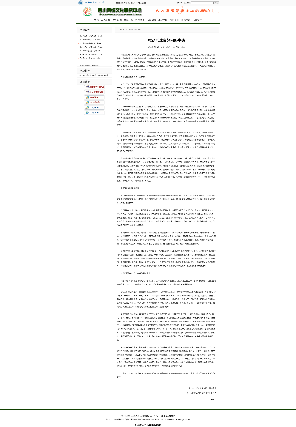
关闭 (212, 399)
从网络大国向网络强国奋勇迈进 (203, 393)
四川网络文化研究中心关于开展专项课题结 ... (94, 75)
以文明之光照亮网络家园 (206, 388)
